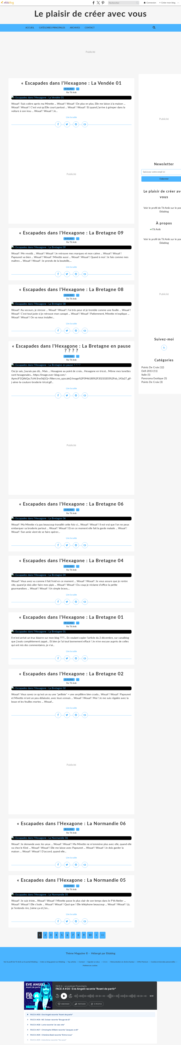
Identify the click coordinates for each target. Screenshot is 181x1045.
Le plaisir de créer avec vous (90, 14)
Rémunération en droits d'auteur (122, 962)
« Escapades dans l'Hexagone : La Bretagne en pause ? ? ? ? (71, 348)
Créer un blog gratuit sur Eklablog (52, 962)
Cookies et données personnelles (163, 962)
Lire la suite (71, 117)
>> (102, 935)
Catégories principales (52, 28)
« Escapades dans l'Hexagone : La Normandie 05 (71, 880)
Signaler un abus (93, 962)
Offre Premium (142, 962)
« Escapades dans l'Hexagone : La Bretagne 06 (71, 504)
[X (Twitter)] (98, 2)
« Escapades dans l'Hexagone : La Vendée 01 (71, 83)
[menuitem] (29, 28)
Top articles (72, 962)
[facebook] (93, 2)
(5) (145, 375)
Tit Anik (165, 208)
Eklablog (110, 953)
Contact (90, 28)
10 (90, 935)
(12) (152, 367)
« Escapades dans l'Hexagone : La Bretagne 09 (71, 233)
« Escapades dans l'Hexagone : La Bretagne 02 (71, 674)
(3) (152, 382)
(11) (149, 371)
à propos (98, 1004)
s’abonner (65, 1004)
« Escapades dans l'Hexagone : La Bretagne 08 (71, 289)
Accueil (29, 28)
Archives (75, 28)
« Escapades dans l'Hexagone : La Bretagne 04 (71, 560)
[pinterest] (103, 2)
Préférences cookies (90, 965)
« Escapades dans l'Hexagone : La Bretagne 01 (71, 617)
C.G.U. (105, 962)
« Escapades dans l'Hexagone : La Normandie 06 (71, 823)
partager (82, 1004)
